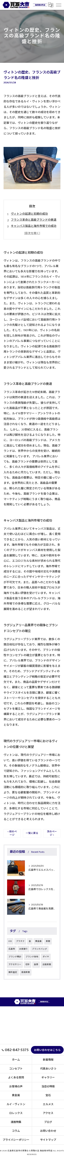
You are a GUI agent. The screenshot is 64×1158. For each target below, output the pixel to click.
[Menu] (58, 5)
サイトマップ (48, 1140)
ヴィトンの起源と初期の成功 (29, 214)
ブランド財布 (32, 956)
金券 (36, 964)
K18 (10, 941)
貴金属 (38, 941)
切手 (27, 964)
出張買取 (46, 964)
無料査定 (13, 972)
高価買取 (25, 972)
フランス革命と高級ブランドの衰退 (33, 220)
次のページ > (52, 833)
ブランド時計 (15, 956)
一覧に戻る (32, 833)
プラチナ (20, 941)
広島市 (12, 949)
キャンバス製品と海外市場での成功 (33, 226)
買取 (48, 941)
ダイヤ (46, 956)
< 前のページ (12, 833)
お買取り (23, 949)
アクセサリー (15, 964)
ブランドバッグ (39, 949)
